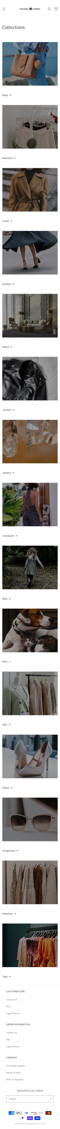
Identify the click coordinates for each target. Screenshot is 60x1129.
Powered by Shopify (39, 1123)
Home (5, 347)
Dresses (6, 284)
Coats (5, 221)
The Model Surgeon (15, 1065)
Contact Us (11, 999)
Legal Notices (13, 1013)
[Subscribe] (50, 1099)
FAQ (8, 1006)
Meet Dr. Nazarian (15, 1079)
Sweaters (7, 913)
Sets (4, 724)
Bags (5, 95)
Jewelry (6, 472)
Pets (4, 661)
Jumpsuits (8, 535)
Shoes (5, 787)
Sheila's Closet (13, 1072)
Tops (5, 976)
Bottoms (7, 158)
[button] (3, 9)
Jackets (6, 409)
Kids (4, 598)
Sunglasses (8, 850)
